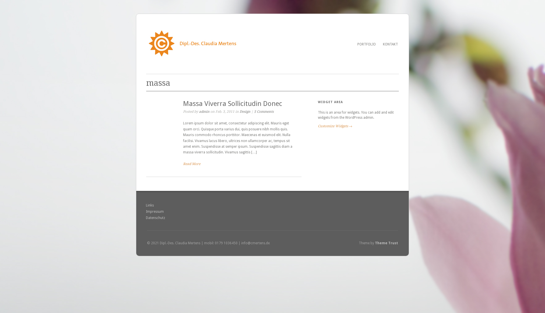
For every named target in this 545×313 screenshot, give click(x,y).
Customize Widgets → (335, 126)
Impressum (155, 212)
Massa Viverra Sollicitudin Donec (232, 104)
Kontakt (390, 44)
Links (150, 205)
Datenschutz (155, 218)
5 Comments (264, 112)
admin (204, 112)
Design (245, 112)
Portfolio (366, 44)
